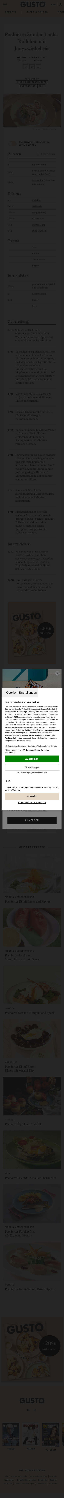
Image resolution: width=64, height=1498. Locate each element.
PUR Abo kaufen (32, 796)
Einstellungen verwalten (32, 767)
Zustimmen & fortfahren (32, 759)
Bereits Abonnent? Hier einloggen (32, 803)
